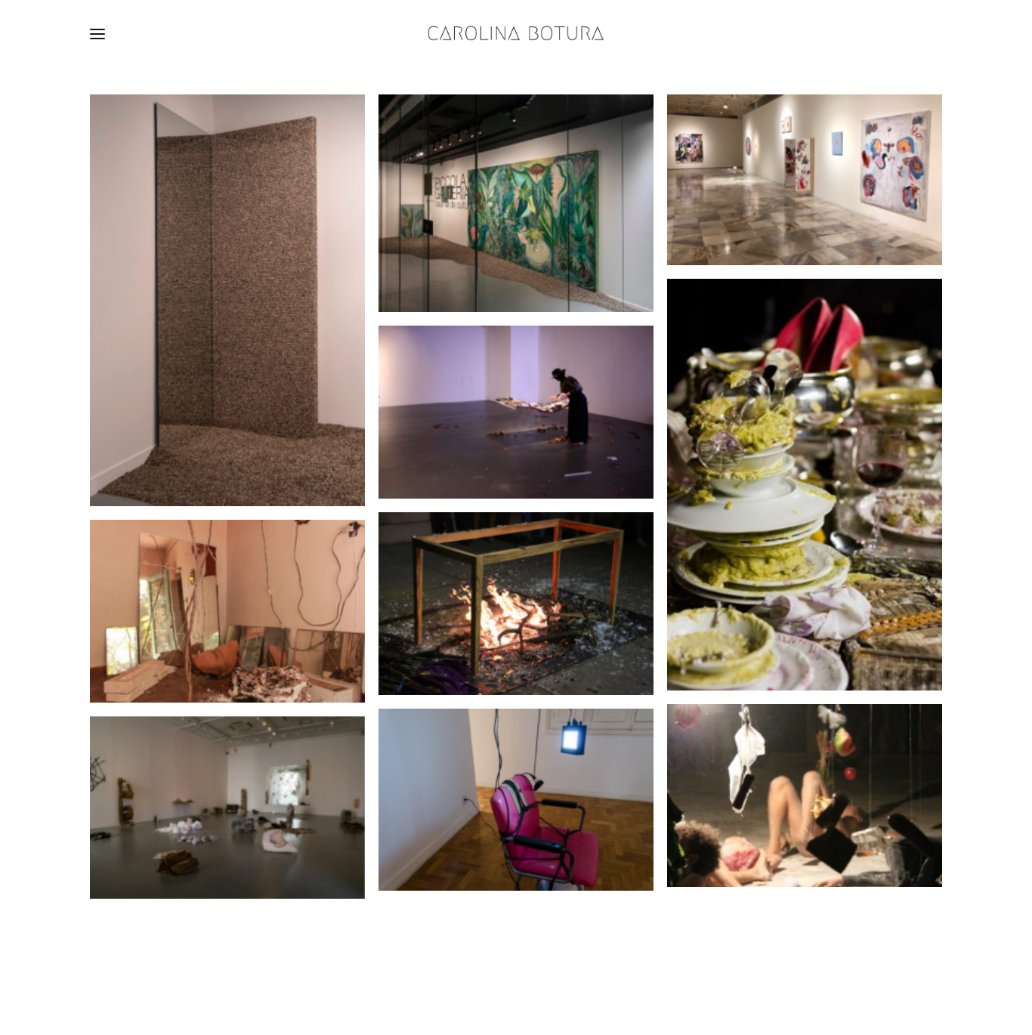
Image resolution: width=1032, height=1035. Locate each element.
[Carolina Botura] (516, 33)
